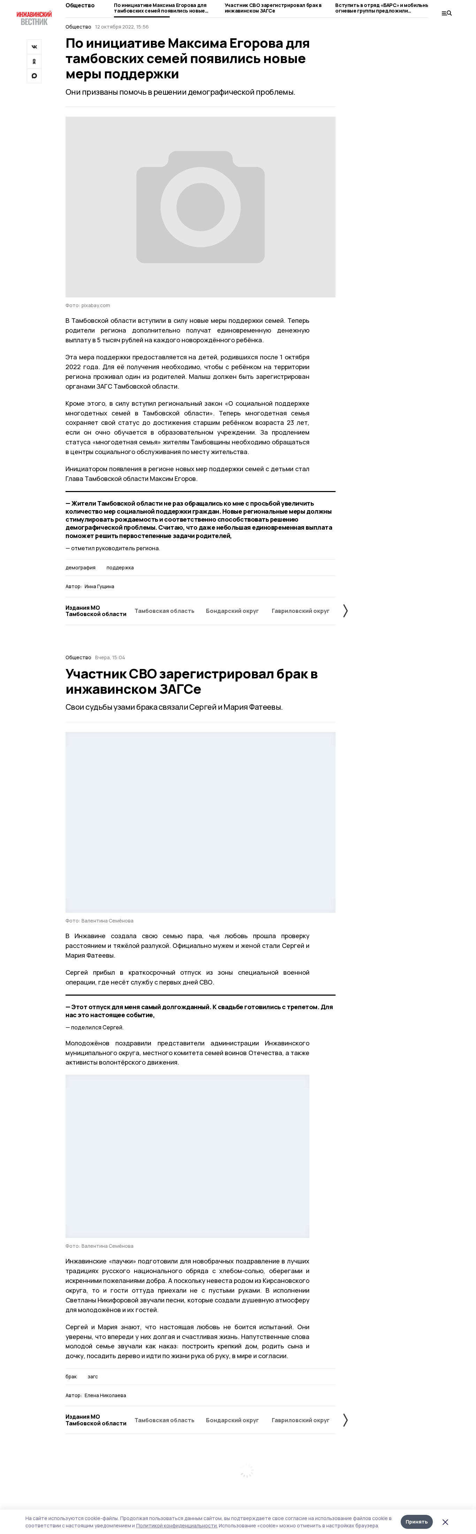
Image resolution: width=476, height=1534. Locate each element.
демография (80, 567)
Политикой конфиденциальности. (177, 1525)
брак (71, 1376)
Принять (417, 1521)
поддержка (120, 567)
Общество (80, 5)
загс (93, 1376)
